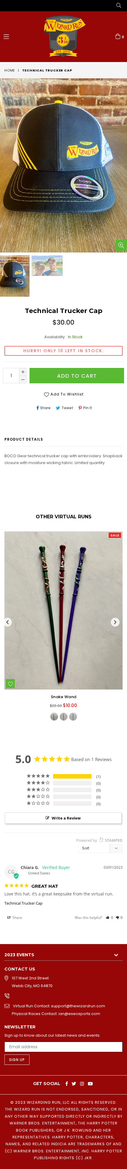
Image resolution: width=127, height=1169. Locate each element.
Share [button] (17, 917)
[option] (46, 266)
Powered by (99, 840)
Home (9, 70)
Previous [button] (7, 622)
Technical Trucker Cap (23, 903)
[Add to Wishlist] (10, 683)
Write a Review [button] (66, 818)
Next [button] (115, 622)
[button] (109, 917)
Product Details (23, 439)
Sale (114, 535)
